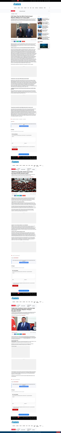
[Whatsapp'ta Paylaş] (17, 41)
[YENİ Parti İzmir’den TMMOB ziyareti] (40, 30)
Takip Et (24, 41)
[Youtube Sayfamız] (35, 158)
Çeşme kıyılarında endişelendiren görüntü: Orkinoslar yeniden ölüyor (29, 169)
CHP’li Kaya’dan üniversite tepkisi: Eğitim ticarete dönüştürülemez (45, 34)
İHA (13, 121)
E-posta (25, 143)
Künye (34, 293)
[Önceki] (48, 11)
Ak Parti (12, 343)
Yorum (13, 136)
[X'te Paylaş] (16, 41)
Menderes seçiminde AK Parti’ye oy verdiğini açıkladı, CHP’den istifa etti (45, 23)
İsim (12, 143)
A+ (34, 39)
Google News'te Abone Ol (24, 262)
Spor (26, 165)
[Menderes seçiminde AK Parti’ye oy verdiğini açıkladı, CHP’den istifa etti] (40, 23)
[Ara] (48, 16)
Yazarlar (32, 293)
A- (32, 39)
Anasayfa (14, 165)
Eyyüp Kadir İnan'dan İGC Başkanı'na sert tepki (19, 169)
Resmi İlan (34, 165)
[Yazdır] (35, 39)
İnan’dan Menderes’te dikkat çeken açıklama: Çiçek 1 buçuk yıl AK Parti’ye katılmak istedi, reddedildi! (46, 38)
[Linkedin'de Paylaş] (20, 41)
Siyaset (21, 165)
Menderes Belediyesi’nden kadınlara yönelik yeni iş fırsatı (34, 169)
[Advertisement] (37, 4)
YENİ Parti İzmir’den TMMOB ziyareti (44, 30)
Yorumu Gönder (14, 149)
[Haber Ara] (49, 7)
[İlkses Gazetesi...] (15, 161)
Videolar (30, 293)
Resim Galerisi (26, 293)
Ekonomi (24, 165)
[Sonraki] (49, 11)
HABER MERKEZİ (16, 257)
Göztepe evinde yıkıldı (18, 11)
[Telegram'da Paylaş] (19, 41)
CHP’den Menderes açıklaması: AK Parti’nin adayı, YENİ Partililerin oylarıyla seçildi (45, 27)
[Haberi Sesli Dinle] (31, 39)
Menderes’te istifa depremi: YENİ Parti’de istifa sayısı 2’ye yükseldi (46, 20)
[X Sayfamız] (30, 158)
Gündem (17, 165)
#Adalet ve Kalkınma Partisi (16, 255)
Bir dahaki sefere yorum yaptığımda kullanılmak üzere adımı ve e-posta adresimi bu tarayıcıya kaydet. (24, 147)
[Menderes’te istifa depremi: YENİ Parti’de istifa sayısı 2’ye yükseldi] (40, 19)
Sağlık (32, 165)
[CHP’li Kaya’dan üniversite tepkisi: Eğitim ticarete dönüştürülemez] (40, 34)
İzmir (29, 165)
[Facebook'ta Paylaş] (14, 41)
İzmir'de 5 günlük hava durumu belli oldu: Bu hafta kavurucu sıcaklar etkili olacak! (23, 169)
